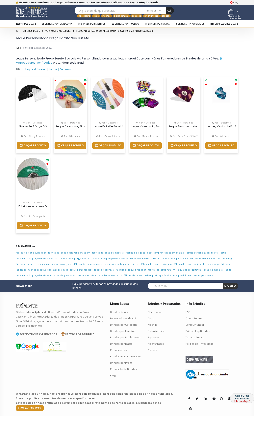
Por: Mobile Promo (147, 136)
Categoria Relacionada (37, 48)
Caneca (165, 15)
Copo (96, 15)
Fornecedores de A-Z (225, 23)
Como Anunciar (195, 324)
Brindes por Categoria (58, 23)
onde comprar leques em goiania (165, 252)
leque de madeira (213, 269)
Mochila (106, 15)
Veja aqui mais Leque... (58, 31)
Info (18, 48)
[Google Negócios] (189, 405)
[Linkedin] (204, 395)
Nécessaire (84, 15)
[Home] (17, 31)
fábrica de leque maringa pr (156, 263)
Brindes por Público (126, 23)
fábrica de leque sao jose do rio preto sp (196, 263)
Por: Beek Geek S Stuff (184, 136)
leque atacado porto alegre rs (55, 263)
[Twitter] (196, 398)
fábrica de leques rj (26, 263)
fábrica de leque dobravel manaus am (69, 252)
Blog (112, 375)
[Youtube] (212, 395)
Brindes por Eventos (93, 23)
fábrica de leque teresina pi (124, 263)
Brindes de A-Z (27, 23)
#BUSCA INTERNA (25, 246)
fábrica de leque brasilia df (131, 269)
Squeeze (136, 15)
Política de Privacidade (200, 343)
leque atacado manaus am (75, 275)
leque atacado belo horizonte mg (213, 258)
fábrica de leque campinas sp (90, 263)
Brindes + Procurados (191, 23)
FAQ (235, 2)
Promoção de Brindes (123, 369)
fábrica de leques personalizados (110, 258)
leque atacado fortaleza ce (145, 258)
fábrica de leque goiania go (74, 258)
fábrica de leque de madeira (108, 252)
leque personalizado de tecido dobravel (92, 269)
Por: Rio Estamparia (34, 216)
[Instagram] (220, 395)
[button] (233, 12)
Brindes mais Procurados (125, 356)
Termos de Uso (195, 337)
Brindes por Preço (121, 363)
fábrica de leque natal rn (161, 269)
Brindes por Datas (158, 23)
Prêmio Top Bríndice (198, 331)
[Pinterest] (228, 395)
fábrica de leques (135, 252)
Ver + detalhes (33, 122)
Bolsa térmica (121, 15)
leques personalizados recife (202, 252)
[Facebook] (189, 398)
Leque (53, 69)
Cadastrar (230, 286)
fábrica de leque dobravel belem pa (48, 269)
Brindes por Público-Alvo (125, 337)
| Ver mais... (66, 69)
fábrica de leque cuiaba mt (107, 275)
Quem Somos (194, 318)
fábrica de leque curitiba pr (31, 252)
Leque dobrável (35, 69)
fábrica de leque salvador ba (177, 258)
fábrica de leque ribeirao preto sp (143, 275)
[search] (170, 10)
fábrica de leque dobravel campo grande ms (188, 275)
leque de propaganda (189, 269)
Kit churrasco (151, 15)
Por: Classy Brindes (33, 136)
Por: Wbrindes (72, 136)
